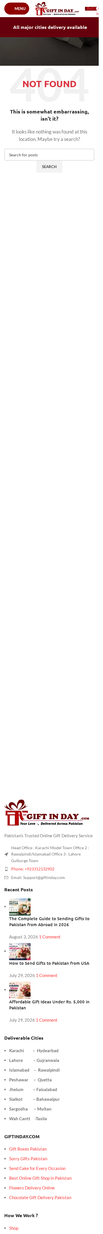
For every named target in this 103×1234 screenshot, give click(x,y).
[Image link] (47, 811)
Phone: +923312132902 (32, 868)
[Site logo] (57, 8)
